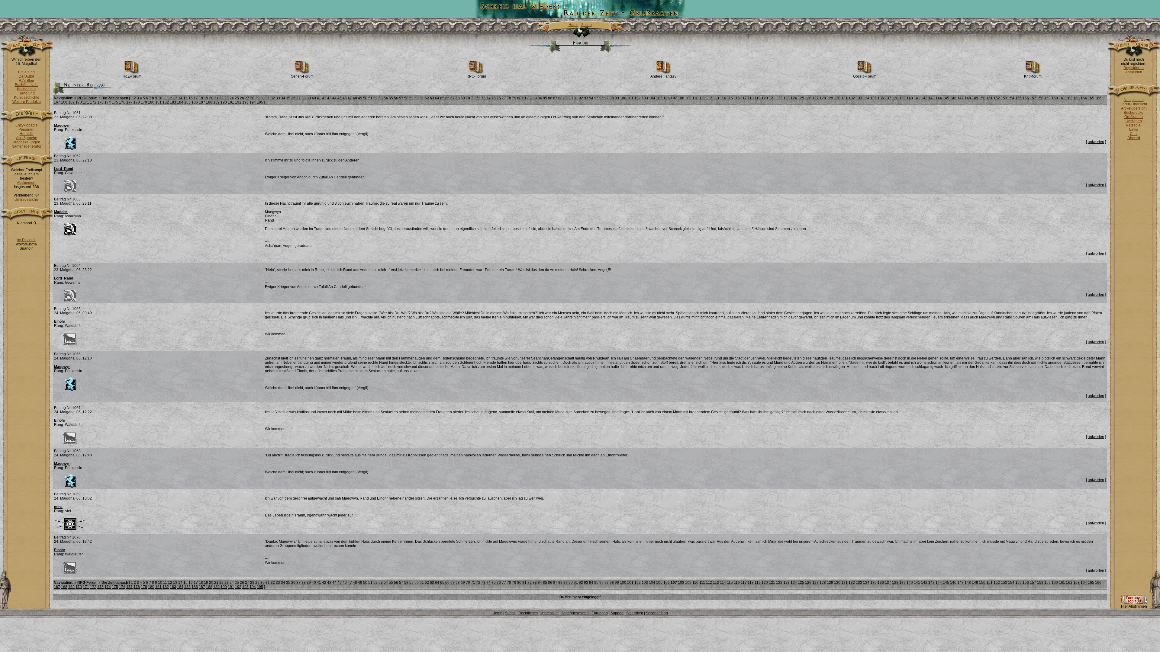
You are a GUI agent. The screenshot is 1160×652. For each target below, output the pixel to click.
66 (447, 98)
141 (917, 98)
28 (252, 98)
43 (329, 98)
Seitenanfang (657, 613)
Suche (586, 25)
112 (709, 98)
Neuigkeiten (1134, 100)
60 (416, 98)
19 (206, 98)
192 (238, 102)
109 (688, 98)
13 (175, 98)
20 (211, 98)
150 (982, 98)
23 (226, 98)
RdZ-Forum (132, 76)
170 (79, 102)
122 (779, 98)
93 (586, 98)
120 (765, 98)
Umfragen (1134, 121)
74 (488, 98)
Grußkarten (1133, 117)
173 (100, 102)
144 (939, 98)
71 (473, 98)
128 (823, 98)
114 (723, 98)
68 (458, 98)
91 (576, 98)
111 (702, 98)
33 (278, 98)
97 (606, 98)
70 (468, 98)
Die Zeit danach (115, 98)
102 (637, 98)
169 (71, 102)
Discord (1133, 138)
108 (681, 98)
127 (815, 98)
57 (401, 98)
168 (64, 102)
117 (744, 98)
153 (1004, 98)
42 (324, 98)
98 (612, 98)
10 (160, 98)
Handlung (26, 93)
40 (314, 98)
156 (1026, 98)
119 (758, 98)
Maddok (61, 212)
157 (1033, 98)
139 (902, 98)
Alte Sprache (26, 138)
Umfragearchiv (26, 199)
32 (273, 98)
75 (493, 98)
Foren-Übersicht (1133, 104)
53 (381, 98)
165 (1091, 98)
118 (751, 98)
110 (695, 98)
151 (989, 98)
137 (888, 98)
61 (422, 98)
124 (794, 98)
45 (339, 98)
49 (360, 98)
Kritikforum (1033, 76)
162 (1069, 98)
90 (571, 98)
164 (1084, 98)
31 (268, 98)
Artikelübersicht (1133, 108)
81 (524, 98)
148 (968, 98)
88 (560, 98)
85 (545, 98)
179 (144, 102)
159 (1047, 98)
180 (151, 102)
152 (997, 98)
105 (659, 98)
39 (309, 98)
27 (247, 98)
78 (509, 98)
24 (232, 98)
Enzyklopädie (26, 125)
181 (158, 102)
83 (535, 98)
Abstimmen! (26, 183)
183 (173, 102)
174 (108, 102)
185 (187, 102)
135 (873, 98)
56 (396, 98)
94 (591, 98)
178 (137, 102)
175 (115, 102)
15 (185, 98)
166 (1098, 98)
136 (881, 98)
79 (514, 98)
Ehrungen (599, 613)
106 (666, 98)
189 (216, 102)
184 (180, 102)
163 (1076, 98)
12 (170, 98)
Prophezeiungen (26, 142)
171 (86, 102)
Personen (26, 129)
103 (645, 98)
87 (555, 98)
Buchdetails (26, 89)
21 (216, 98)
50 (365, 98)
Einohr (59, 321)
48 (355, 98)
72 (478, 98)
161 (1062, 98)
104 (652, 98)
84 (540, 98)
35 (288, 98)
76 (499, 98)
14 (180, 98)
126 (808, 98)
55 (391, 98)
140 (910, 98)
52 (375, 98)
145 (946, 98)
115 (730, 98)
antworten (1096, 142)
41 (319, 98)
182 (166, 102)
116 (737, 98)
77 (504, 98)
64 (437, 98)
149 (975, 98)
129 (830, 98)
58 (406, 98)
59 (411, 98)
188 (209, 102)
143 (931, 98)
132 (852, 98)
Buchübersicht (26, 85)
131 (844, 98)
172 (93, 102)
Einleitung (26, 72)
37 (298, 98)
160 (1055, 98)
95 (596, 98)
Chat (1134, 134)
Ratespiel (1134, 125)
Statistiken (634, 613)
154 (1011, 98)
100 (623, 98)
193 (245, 102)
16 (190, 98)
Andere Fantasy (663, 76)
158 (1040, 98)
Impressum (549, 613)
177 (129, 102)
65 (442, 98)
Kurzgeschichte (26, 97)
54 (386, 98)
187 (202, 102)
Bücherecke (1133, 112)
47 (350, 98)
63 (432, 98)
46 (345, 98)
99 (617, 98)
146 (953, 98)
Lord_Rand (63, 169)
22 (221, 98)
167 (57, 102)
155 (1018, 98)
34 (283, 98)
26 (242, 98)
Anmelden (1133, 72)
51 (370, 98)
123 (786, 98)
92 (581, 98)
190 (224, 102)
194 (253, 102)
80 (519, 98)
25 (237, 98)
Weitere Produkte (26, 102)
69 (463, 98)
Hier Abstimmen (1134, 606)
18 (201, 98)
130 (837, 98)
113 (716, 98)
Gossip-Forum (864, 76)
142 (924, 98)
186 (195, 102)
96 (601, 98)
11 (165, 98)
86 (550, 98)
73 (483, 98)
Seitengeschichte (575, 613)
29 (257, 98)
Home (573, 25)
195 (260, 102)
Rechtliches (528, 613)
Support (617, 613)
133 (859, 98)
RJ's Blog (26, 80)
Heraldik (27, 134)
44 (334, 98)
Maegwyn (62, 125)
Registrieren (1133, 68)
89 (565, 98)
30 (262, 98)
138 (895, 98)
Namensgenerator (26, 146)
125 (801, 98)
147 (960, 98)
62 (427, 98)
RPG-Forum (476, 76)
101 (630, 98)
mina (58, 507)
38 (303, 98)
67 (452, 98)
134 (866, 98)
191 (231, 102)
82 (529, 98)
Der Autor (26, 76)
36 (293, 98)
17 (196, 98)
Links (1133, 129)
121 (772, 98)
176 (122, 102)
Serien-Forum (302, 76)
